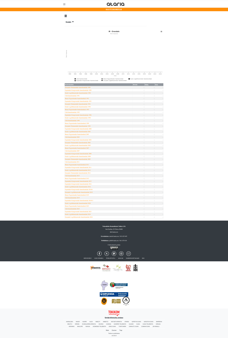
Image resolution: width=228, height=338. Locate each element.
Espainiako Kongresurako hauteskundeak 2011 (78, 167)
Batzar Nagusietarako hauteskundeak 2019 (77, 195)
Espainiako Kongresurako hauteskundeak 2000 (78, 129)
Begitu (70, 324)
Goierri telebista (120, 324)
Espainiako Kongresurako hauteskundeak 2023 (78, 211)
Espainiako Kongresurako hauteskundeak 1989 (78, 90)
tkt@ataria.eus (114, 232)
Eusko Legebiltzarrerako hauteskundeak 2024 (78, 214)
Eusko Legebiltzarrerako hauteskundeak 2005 (78, 145)
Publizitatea (110, 258)
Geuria (101, 324)
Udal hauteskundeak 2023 (72, 209)
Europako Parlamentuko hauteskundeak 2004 (77, 142)
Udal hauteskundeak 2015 (72, 176)
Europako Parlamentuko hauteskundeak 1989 (77, 87)
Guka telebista (148, 324)
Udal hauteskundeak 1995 (72, 112)
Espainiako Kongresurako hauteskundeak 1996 (78, 115)
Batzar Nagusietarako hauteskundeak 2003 (77, 134)
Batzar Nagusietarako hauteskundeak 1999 (77, 123)
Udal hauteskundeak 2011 (72, 162)
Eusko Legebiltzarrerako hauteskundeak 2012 (78, 170)
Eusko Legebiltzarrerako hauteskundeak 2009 (78, 156)
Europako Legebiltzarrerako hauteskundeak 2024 (79, 217)
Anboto (105, 321)
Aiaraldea (69, 321)
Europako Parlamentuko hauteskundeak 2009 (77, 159)
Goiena (108, 324)
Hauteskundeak (114, 9)
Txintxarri (122, 326)
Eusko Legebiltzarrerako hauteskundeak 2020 (78, 203)
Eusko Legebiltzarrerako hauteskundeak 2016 (78, 187)
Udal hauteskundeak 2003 (72, 137)
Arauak (120, 258)
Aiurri (84, 321)
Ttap (120, 330)
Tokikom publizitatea (114, 333)
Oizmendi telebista (99, 326)
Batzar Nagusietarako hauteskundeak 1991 (77, 98)
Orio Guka (112, 326)
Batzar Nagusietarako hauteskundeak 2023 (77, 206)
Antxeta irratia (116, 321)
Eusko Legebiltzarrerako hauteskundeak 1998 (78, 118)
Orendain (69, 22)
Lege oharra (98, 258)
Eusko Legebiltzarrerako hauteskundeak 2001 (78, 131)
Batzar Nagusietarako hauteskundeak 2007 (77, 148)
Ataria (127, 321)
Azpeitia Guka (136, 321)
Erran (77, 324)
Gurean (114, 330)
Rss (143, 258)
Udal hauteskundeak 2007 (72, 151)
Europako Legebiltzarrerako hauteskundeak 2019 (79, 192)
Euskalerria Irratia (89, 324)
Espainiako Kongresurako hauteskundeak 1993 (78, 101)
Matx (107, 330)
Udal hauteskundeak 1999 (72, 120)
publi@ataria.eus (114, 240)
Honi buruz (87, 258)
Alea (91, 321)
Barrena (159, 321)
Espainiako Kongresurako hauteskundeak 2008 (78, 154)
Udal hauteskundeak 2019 (72, 198)
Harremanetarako (132, 258)
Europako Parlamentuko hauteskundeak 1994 (77, 104)
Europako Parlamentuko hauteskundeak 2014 (77, 173)
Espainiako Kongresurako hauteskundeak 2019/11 (79, 200)
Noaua (88, 326)
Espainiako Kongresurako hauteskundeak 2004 (78, 140)
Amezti (97, 321)
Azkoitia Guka (148, 321)
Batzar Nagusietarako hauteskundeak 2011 (77, 165)
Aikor (78, 321)
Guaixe (131, 324)
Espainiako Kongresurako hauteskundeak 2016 (78, 184)
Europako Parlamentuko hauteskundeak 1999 (77, 126)
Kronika (71, 326)
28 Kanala (156, 326)
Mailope (80, 326)
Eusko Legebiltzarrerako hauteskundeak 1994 (78, 107)
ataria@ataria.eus (114, 236)
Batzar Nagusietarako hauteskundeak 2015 (77, 178)
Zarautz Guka (133, 326)
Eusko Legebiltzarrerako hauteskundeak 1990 (78, 93)
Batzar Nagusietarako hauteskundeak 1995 (77, 109)
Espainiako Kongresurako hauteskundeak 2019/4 (79, 189)
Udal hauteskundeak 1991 (72, 96)
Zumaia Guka (145, 326)
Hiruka (158, 324)
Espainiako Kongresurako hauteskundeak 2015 (78, 181)
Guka (138, 324)
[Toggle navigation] (64, 4)
